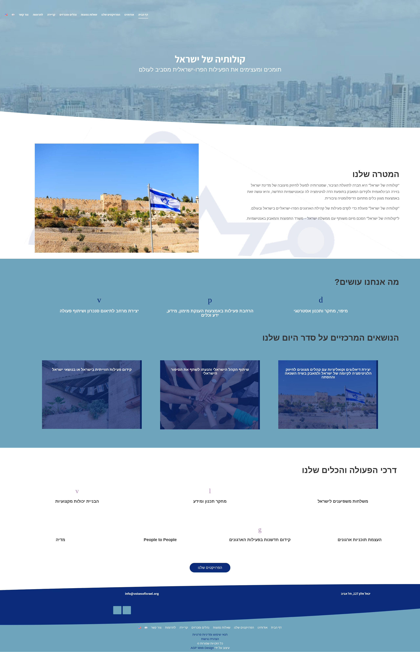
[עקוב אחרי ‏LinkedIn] (117, 610)
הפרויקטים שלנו (110, 14)
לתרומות (38, 14)
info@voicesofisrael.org (142, 593)
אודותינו (129, 14)
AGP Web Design (202, 648)
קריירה (51, 14)
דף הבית (143, 14)
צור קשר (24, 14)
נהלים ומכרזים (68, 14)
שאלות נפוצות (89, 14)
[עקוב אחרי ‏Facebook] (127, 610)
